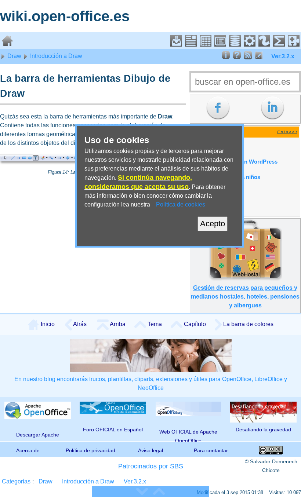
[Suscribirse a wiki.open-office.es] (247, 57)
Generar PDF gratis (217, 146)
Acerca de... (30, 450)
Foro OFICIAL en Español (113, 429)
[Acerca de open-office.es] (225, 57)
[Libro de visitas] (258, 57)
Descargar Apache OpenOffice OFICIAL (38, 436)
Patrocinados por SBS (150, 466)
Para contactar (211, 450)
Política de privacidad (90, 450)
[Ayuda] (236, 57)
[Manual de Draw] (264, 44)
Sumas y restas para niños (226, 177)
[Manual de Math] (279, 44)
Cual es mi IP (209, 208)
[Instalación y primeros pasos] (176, 44)
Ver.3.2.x (282, 56)
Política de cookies (180, 204)
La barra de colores (247, 324)
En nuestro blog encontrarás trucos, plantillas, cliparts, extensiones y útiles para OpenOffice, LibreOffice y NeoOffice (150, 383)
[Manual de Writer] (191, 44)
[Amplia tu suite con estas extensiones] (294, 44)
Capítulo (194, 324)
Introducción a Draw (55, 56)
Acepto (212, 223)
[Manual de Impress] (220, 44)
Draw (13, 56)
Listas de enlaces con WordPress (235, 162)
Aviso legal (150, 450)
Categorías (16, 481)
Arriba (117, 324)
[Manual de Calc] (205, 44)
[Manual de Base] (235, 44)
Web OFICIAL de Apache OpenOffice (188, 435)
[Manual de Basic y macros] (249, 44)
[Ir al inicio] (7, 44)
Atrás (79, 324)
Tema (154, 324)
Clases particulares (217, 192)
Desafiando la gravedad (263, 429)
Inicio (47, 324)
